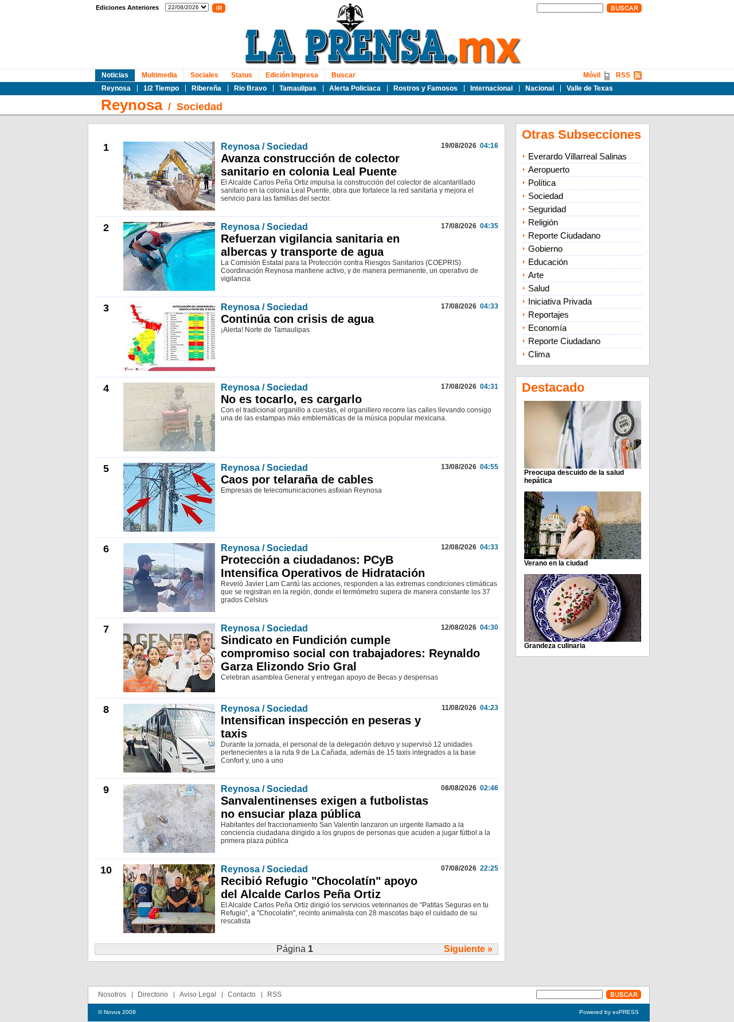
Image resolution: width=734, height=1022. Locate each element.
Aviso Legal (197, 994)
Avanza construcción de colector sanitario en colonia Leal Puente (310, 165)
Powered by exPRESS (609, 1012)
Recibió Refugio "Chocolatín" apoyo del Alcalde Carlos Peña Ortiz (319, 887)
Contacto (242, 994)
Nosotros (112, 994)
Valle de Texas (590, 88)
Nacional (539, 88)
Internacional (491, 88)
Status (241, 75)
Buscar (343, 75)
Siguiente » (468, 949)
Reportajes (548, 314)
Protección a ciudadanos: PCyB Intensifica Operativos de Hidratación (323, 566)
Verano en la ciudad (556, 563)
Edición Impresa (292, 75)
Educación (548, 262)
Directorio (153, 994)
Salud (538, 288)
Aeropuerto (548, 169)
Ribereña (206, 88)
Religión (543, 222)
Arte (536, 275)
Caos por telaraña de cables (297, 479)
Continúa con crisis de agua (297, 319)
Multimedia (159, 75)
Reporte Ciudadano (564, 235)
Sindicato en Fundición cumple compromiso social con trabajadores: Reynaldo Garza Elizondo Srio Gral (350, 653)
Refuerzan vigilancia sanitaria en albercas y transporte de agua (310, 245)
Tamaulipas (298, 88)
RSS (623, 75)
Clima (539, 354)
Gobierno (545, 248)
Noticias (114, 75)
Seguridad (547, 209)
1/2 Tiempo (161, 88)
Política (542, 183)
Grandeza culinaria (554, 646)
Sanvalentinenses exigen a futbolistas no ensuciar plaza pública (324, 807)
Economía (547, 328)
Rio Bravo (250, 88)
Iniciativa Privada (560, 301)
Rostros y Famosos (425, 88)
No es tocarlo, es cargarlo (291, 399)
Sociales (204, 75)
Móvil (591, 75)
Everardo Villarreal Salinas (577, 156)
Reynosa (116, 88)
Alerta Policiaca (355, 88)
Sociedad (199, 106)
